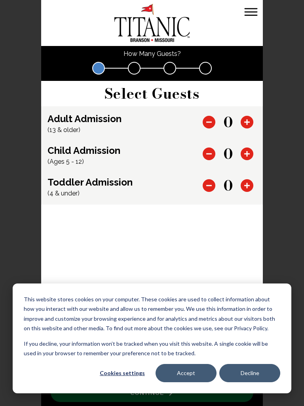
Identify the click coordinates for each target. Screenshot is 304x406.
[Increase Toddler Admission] (247, 185)
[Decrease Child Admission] (209, 153)
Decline (250, 373)
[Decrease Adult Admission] (209, 122)
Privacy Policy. (251, 328)
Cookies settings (122, 373)
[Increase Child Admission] (247, 153)
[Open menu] (251, 12)
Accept (186, 373)
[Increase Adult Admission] (247, 122)
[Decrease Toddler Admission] (209, 185)
